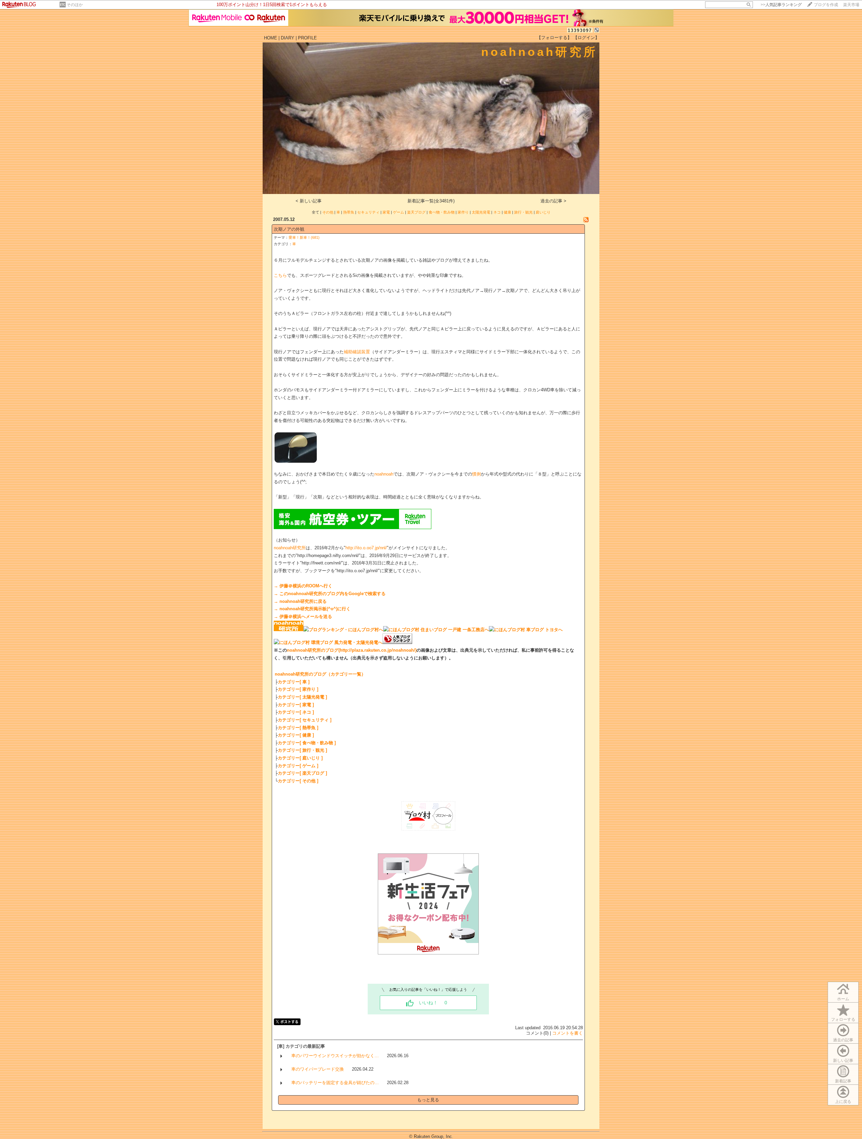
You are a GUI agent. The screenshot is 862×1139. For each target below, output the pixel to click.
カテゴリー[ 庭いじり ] (300, 757)
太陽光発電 (481, 212)
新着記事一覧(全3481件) (431, 200)
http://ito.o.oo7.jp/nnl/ (366, 547)
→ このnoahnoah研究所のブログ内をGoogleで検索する (330, 593)
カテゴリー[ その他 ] (298, 780)
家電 (386, 212)
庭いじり (543, 212)
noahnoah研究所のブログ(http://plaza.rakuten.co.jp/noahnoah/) (352, 650)
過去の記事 (843, 1040)
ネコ (497, 212)
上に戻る (843, 1101)
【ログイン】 (586, 37)
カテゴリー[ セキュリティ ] (304, 719)
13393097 (580, 30)
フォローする (843, 1019)
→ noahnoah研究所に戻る (300, 601)
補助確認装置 (357, 351)
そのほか (75, 4)
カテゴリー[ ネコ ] (296, 712)
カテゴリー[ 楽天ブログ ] (302, 773)
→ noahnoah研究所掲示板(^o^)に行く (312, 608)
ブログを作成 (826, 4)
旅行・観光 (523, 212)
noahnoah (383, 474)
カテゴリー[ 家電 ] (296, 704)
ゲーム (398, 212)
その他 (327, 212)
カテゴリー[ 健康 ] (296, 735)
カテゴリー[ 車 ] (293, 681)
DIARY (287, 37)
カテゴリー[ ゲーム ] (298, 765)
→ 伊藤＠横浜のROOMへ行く (303, 585)
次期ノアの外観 (289, 229)
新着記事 (843, 1081)
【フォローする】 (554, 37)
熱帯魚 (348, 212)
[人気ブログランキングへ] (397, 642)
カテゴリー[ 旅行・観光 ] (302, 750)
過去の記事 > (553, 200)
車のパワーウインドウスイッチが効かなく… (335, 1055)
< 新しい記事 (309, 200)
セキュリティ (368, 212)
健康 (507, 212)
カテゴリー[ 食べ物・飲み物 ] (307, 742)
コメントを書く (567, 1033)
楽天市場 (851, 4)
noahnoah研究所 (290, 547)
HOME (270, 37)
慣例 (476, 474)
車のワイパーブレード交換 (317, 1069)
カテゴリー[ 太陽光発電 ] (302, 696)
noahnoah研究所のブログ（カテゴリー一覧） (320, 674)
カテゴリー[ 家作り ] (298, 689)
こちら (280, 275)
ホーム (843, 999)
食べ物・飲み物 (442, 212)
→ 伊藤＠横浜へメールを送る (303, 616)
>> (781, 4)
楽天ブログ (416, 212)
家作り (463, 212)
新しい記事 (843, 1060)
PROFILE (307, 37)
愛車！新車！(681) (304, 237)
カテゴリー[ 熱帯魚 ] (298, 727)
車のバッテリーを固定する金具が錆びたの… (335, 1082)
